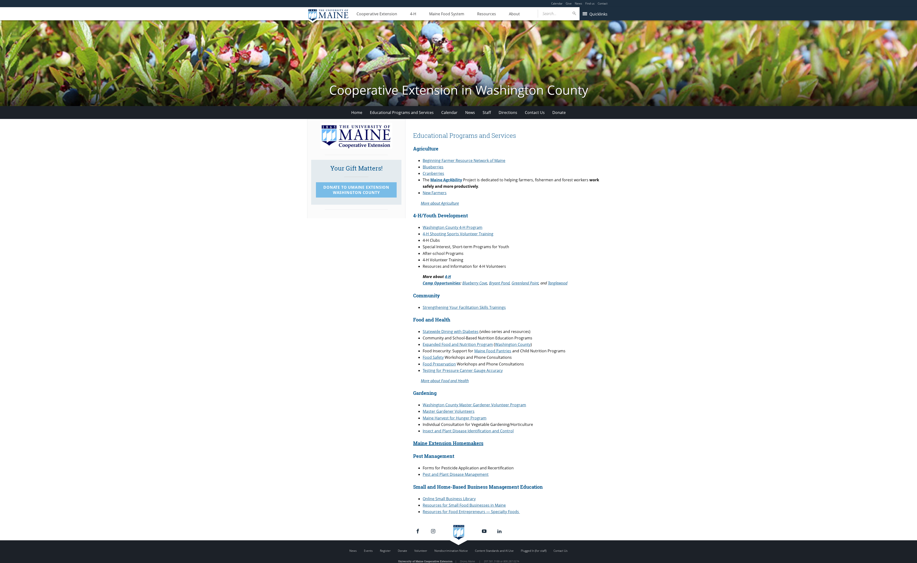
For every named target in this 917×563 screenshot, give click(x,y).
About (514, 13)
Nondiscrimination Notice (451, 551)
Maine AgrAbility (446, 179)
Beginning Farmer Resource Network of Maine (464, 160)
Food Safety (433, 357)
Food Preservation (439, 364)
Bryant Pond (499, 283)
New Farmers (435, 192)
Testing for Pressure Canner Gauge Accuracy (463, 370)
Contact (603, 3)
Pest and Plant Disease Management (456, 474)
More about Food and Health (445, 380)
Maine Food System (446, 13)
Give (569, 3)
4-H (413, 13)
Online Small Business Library (449, 498)
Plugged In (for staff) (533, 551)
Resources (486, 13)
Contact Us (535, 112)
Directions (508, 112)
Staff (487, 112)
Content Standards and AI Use (494, 551)
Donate (559, 112)
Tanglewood (557, 283)
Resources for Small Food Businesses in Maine (464, 505)
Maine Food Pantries (492, 351)
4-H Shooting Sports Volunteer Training (458, 233)
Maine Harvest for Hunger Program (454, 418)
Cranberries (433, 173)
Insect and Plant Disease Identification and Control (468, 431)
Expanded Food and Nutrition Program (458, 344)
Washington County (513, 344)
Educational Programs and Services (402, 112)
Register (385, 551)
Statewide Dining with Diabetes (451, 331)
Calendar (557, 3)
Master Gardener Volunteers (448, 411)
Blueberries (433, 167)
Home (356, 112)
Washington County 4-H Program (452, 227)
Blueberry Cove (474, 283)
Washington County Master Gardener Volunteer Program (474, 405)
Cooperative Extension (377, 13)
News (578, 3)
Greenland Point (525, 283)
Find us (590, 3)
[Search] (574, 13)
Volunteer (420, 551)
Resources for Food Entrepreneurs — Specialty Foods (471, 511)
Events (368, 551)
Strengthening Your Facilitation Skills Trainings (464, 307)
